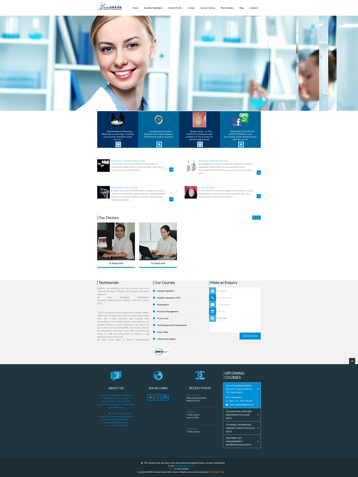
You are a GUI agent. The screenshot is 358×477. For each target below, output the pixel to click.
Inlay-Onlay (162, 332)
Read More (286, 55)
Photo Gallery (227, 8)
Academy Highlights (153, 8)
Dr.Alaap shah (116, 263)
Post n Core (162, 318)
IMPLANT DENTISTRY (124, 187)
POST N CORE (207, 187)
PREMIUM (191, 412)
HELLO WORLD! (193, 395)
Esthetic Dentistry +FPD (169, 297)
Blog (241, 8)
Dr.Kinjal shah (158, 263)
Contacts (253, 8)
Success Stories (208, 8)
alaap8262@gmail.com (119, 422)
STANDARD (191, 429)
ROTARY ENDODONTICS (213, 160)
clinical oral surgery (166, 338)
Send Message (250, 336)
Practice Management (167, 311)
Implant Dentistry (165, 290)
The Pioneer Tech (216, 472)
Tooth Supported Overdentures (172, 325)
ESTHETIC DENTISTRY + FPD (128, 160)
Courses (191, 8)
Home (135, 8)
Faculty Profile (175, 8)
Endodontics (163, 304)
